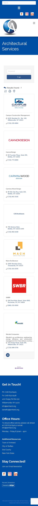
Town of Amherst (9, 443)
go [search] (20, 77)
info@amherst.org (9, 406)
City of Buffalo (7, 446)
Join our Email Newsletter (12, 466)
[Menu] (19, 8)
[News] (8, 356)
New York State (8, 453)
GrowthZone (25, 503)
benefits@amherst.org (10, 410)
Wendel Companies (12, 334)
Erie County (6, 450)
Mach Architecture (12, 261)
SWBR (8, 297)
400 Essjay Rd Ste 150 (11, 399)
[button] (5, 88)
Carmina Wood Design (13, 189)
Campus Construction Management (18, 115)
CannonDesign (11, 152)
